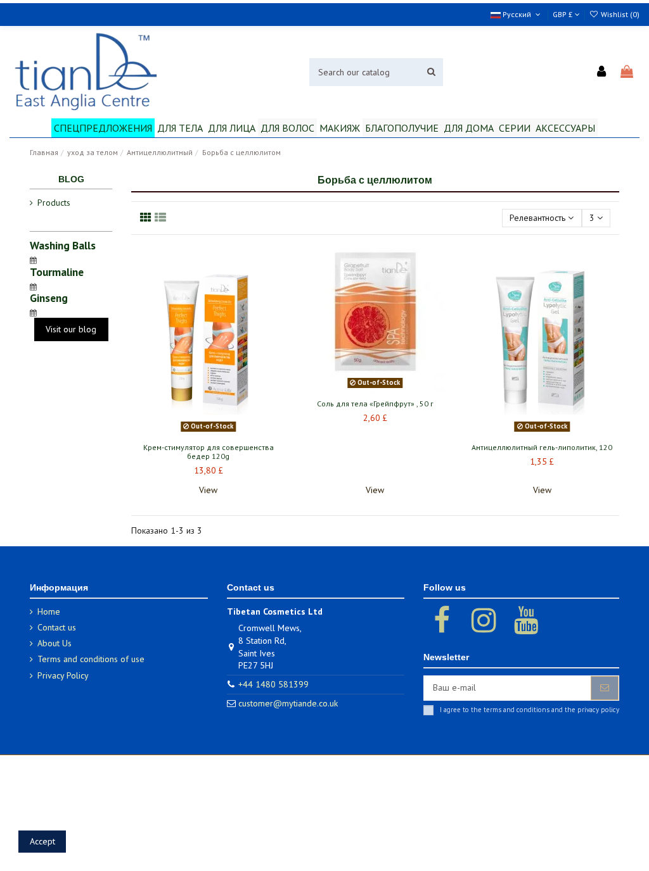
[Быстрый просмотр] (226, 432)
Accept (42, 841)
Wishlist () (619, 14)
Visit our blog (71, 329)
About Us (54, 643)
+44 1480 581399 (273, 684)
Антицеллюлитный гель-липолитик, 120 (542, 447)
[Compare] (208, 432)
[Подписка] (605, 688)
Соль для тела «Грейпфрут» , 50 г (375, 403)
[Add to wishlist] (190, 432)
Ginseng (49, 298)
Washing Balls (63, 245)
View (208, 490)
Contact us (56, 627)
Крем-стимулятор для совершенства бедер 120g (208, 451)
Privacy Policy (63, 675)
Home (48, 611)
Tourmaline (57, 272)
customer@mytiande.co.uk (288, 703)
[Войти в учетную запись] (602, 72)
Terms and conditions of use (91, 659)
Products (53, 202)
